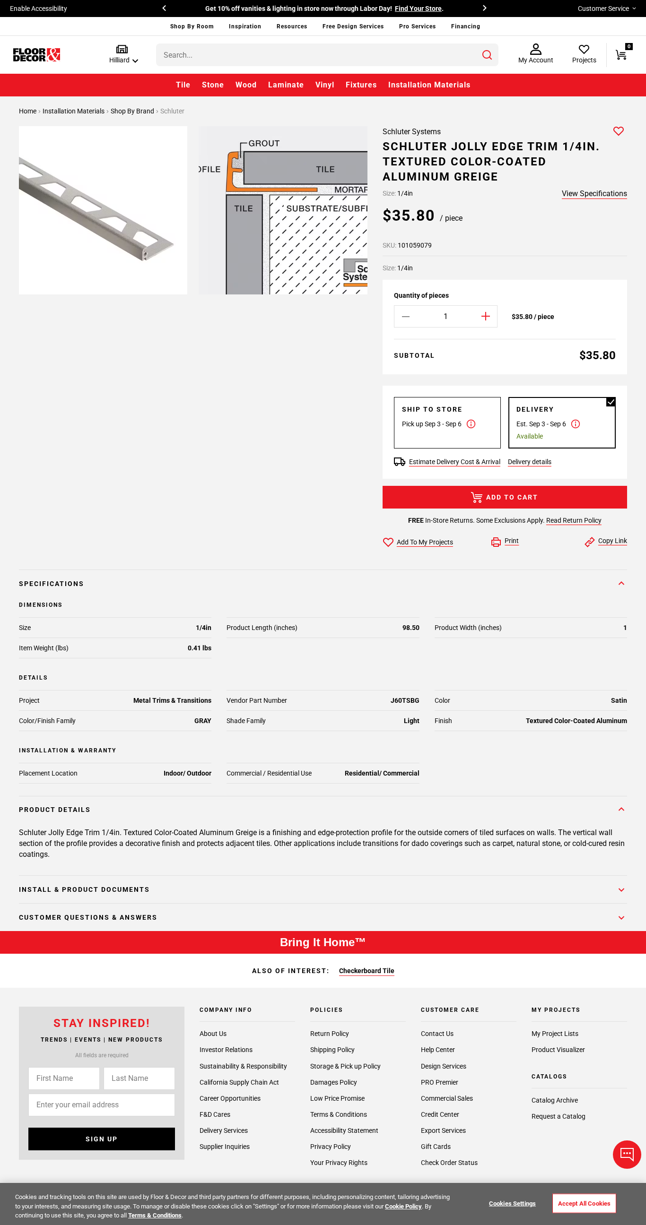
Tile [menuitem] (183, 84)
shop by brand (133, 111)
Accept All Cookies (584, 1203)
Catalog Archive (555, 1100)
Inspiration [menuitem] (245, 26)
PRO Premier (439, 1082)
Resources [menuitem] (292, 26)
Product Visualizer (558, 1049)
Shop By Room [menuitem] (192, 26)
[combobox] (327, 54)
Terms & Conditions (338, 1114)
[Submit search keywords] (487, 54)
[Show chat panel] (627, 1154)
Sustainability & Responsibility (243, 1066)
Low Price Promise (337, 1098)
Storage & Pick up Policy (345, 1066)
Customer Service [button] (603, 8)
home (28, 111)
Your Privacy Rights (338, 1162)
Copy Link (612, 540)
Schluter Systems (412, 131)
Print (512, 540)
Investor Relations (226, 1049)
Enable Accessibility (38, 8)
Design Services (443, 1066)
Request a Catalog (558, 1116)
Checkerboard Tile (366, 971)
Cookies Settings (512, 1203)
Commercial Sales (447, 1098)
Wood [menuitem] (246, 84)
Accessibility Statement (344, 1130)
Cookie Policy (403, 1206)
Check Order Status (449, 1162)
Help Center (438, 1049)
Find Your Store (418, 8)
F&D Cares (215, 1114)
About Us (213, 1033)
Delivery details (529, 462)
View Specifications (594, 193)
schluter (172, 111)
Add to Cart (512, 497)
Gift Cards (436, 1146)
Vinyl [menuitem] (324, 84)
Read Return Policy (574, 520)
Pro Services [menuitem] (417, 26)
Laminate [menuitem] (286, 84)
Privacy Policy (330, 1146)
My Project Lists (555, 1033)
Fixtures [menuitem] (361, 84)
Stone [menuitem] (213, 84)
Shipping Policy (332, 1049)
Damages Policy (333, 1082)
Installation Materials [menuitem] (429, 84)
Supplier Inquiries (225, 1146)
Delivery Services (224, 1130)
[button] (122, 54)
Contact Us (437, 1033)
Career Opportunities (230, 1098)
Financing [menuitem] (465, 26)
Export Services (443, 1130)
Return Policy (329, 1033)
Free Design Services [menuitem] (353, 26)
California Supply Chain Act (239, 1082)
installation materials (74, 111)
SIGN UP (102, 1139)
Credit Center (440, 1114)
